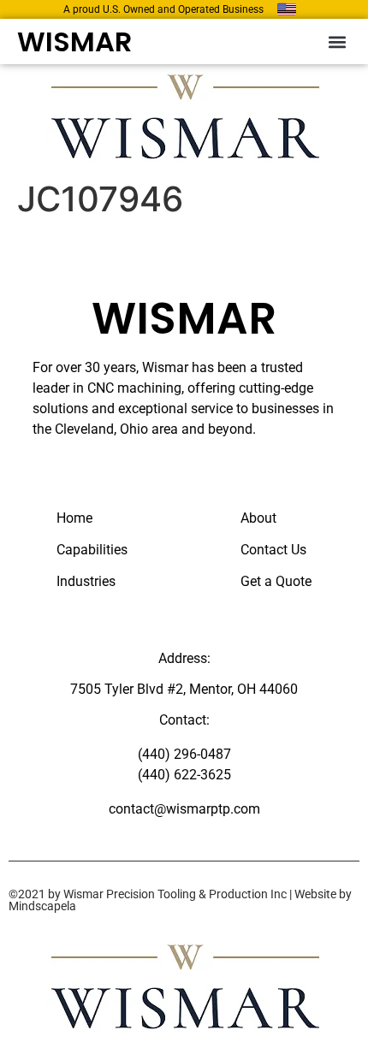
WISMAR (74, 41)
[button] (337, 41)
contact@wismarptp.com (184, 809)
